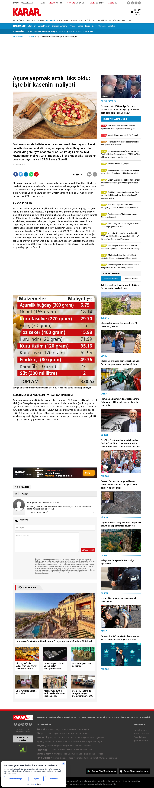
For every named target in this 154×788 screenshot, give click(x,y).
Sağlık (66, 745)
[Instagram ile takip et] (30, 724)
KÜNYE (60, 717)
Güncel (21, 21)
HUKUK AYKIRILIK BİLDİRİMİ (138, 717)
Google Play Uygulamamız (104, 771)
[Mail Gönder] (36, 174)
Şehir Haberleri (141, 740)
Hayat (66, 21)
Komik (79, 753)
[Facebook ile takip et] (136, 2)
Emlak (80, 26)
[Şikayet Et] (93, 512)
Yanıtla (32, 512)
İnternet (61, 749)
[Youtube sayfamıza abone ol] (22, 724)
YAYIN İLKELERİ (70, 717)
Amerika (63, 733)
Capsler (63, 758)
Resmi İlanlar (104, 21)
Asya (78, 733)
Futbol (48, 741)
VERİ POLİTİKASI (119, 717)
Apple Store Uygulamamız (136, 771)
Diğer (99, 741)
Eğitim (87, 729)
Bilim (90, 749)
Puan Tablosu (140, 737)
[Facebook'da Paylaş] (15, 174)
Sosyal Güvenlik (99, 26)
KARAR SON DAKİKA (23, 739)
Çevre (80, 729)
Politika (51, 729)
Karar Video (77, 21)
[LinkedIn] (26, 174)
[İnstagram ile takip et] (132, 2)
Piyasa (72, 26)
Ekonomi (50, 21)
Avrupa (71, 733)
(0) (40, 512)
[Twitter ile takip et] (139, 2)
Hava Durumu (140, 730)
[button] (73, 174)
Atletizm (77, 741)
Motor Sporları (89, 741)
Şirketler (111, 26)
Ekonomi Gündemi (59, 26)
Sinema (71, 753)
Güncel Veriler (44, 26)
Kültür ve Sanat (91, 758)
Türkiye (72, 729)
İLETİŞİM (52, 717)
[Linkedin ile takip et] (26, 724)
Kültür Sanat (119, 21)
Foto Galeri (43, 757)
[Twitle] (21, 174)
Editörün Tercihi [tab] (131, 279)
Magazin (58, 745)
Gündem (58, 753)
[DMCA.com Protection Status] (22, 748)
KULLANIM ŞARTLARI (86, 717)
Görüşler (90, 21)
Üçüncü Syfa (62, 729)
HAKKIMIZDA (41, 717)
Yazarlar (31, 21)
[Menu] (129, 20)
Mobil (53, 749)
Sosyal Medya (72, 749)
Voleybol (67, 741)
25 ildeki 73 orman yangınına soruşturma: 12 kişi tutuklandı (52, 31)
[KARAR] (27, 12)
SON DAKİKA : (19, 31)
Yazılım (83, 749)
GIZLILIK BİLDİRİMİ (103, 717)
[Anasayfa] (14, 20)
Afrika (84, 733)
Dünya (41, 21)
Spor (59, 21)
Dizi (65, 753)
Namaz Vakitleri (141, 733)
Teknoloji (41, 749)
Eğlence (87, 745)
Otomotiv (32, 26)
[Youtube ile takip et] (128, 2)
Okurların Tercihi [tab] (111, 279)
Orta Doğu (53, 733)
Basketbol (57, 741)
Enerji (87, 26)
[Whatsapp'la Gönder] (31, 174)
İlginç (85, 753)
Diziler (50, 745)
